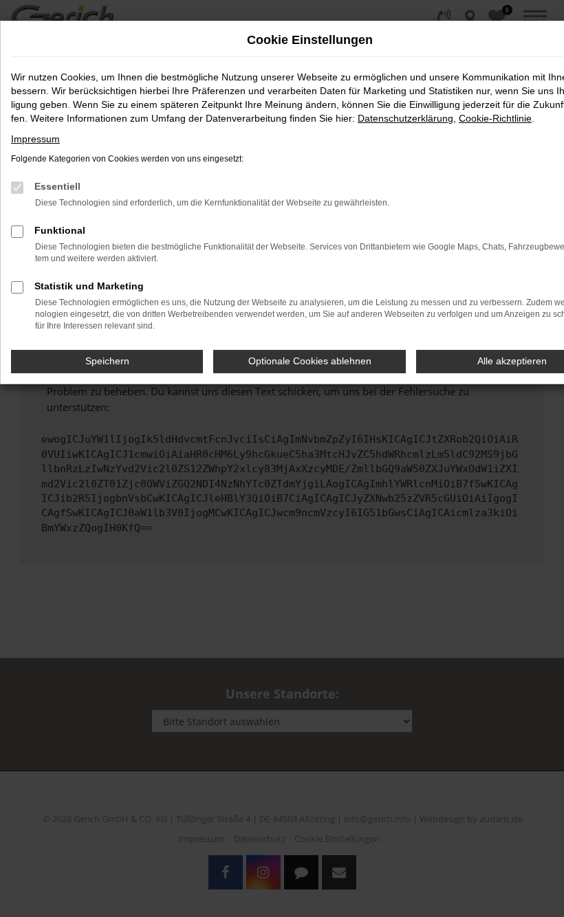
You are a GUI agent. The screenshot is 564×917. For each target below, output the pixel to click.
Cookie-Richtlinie (495, 118)
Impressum (35, 138)
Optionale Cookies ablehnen (309, 360)
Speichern (107, 360)
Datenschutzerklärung (405, 118)
